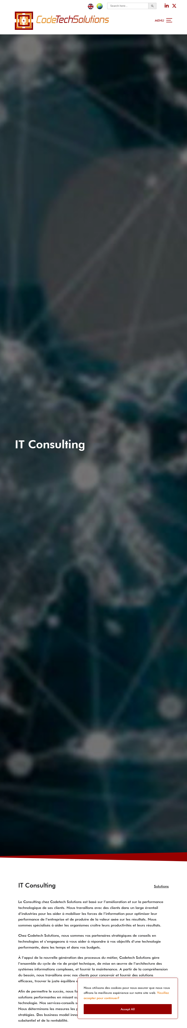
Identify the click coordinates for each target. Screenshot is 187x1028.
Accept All (128, 1009)
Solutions (161, 886)
